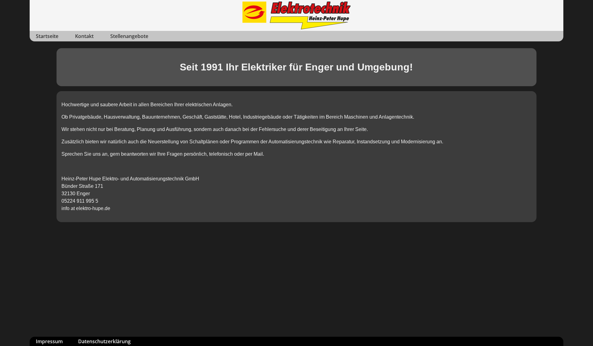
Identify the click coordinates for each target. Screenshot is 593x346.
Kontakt (84, 36)
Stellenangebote (129, 36)
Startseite (47, 36)
